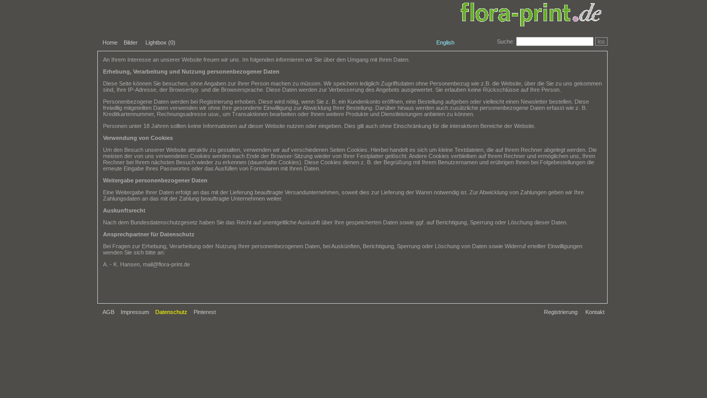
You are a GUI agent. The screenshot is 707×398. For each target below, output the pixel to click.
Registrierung (561, 312)
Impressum (135, 312)
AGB (108, 312)
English (445, 42)
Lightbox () (160, 42)
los (601, 41)
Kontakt (595, 312)
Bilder (131, 42)
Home (109, 42)
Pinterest (205, 312)
